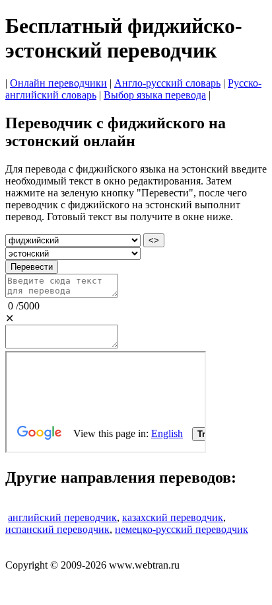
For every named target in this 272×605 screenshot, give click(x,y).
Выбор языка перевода (155, 95)
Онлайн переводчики (58, 83)
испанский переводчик (57, 529)
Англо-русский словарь (167, 83)
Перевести (32, 267)
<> (154, 240)
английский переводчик (62, 517)
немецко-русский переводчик (181, 529)
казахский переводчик (172, 517)
